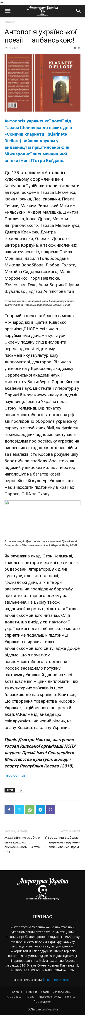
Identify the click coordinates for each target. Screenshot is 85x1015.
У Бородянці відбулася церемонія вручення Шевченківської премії (62, 842)
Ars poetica (14, 997)
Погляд (70, 997)
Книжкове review (50, 997)
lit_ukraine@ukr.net (57, 979)
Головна (16, 992)
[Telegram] (40, 809)
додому (10, 22)
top (20, 790)
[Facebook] (9, 809)
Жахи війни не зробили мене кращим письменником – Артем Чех (23, 844)
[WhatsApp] (29, 809)
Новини (31, 992)
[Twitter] (19, 809)
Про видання (42, 1001)
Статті (45, 992)
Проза (30, 997)
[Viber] (50, 809)
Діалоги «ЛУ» (62, 992)
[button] (7, 11)
